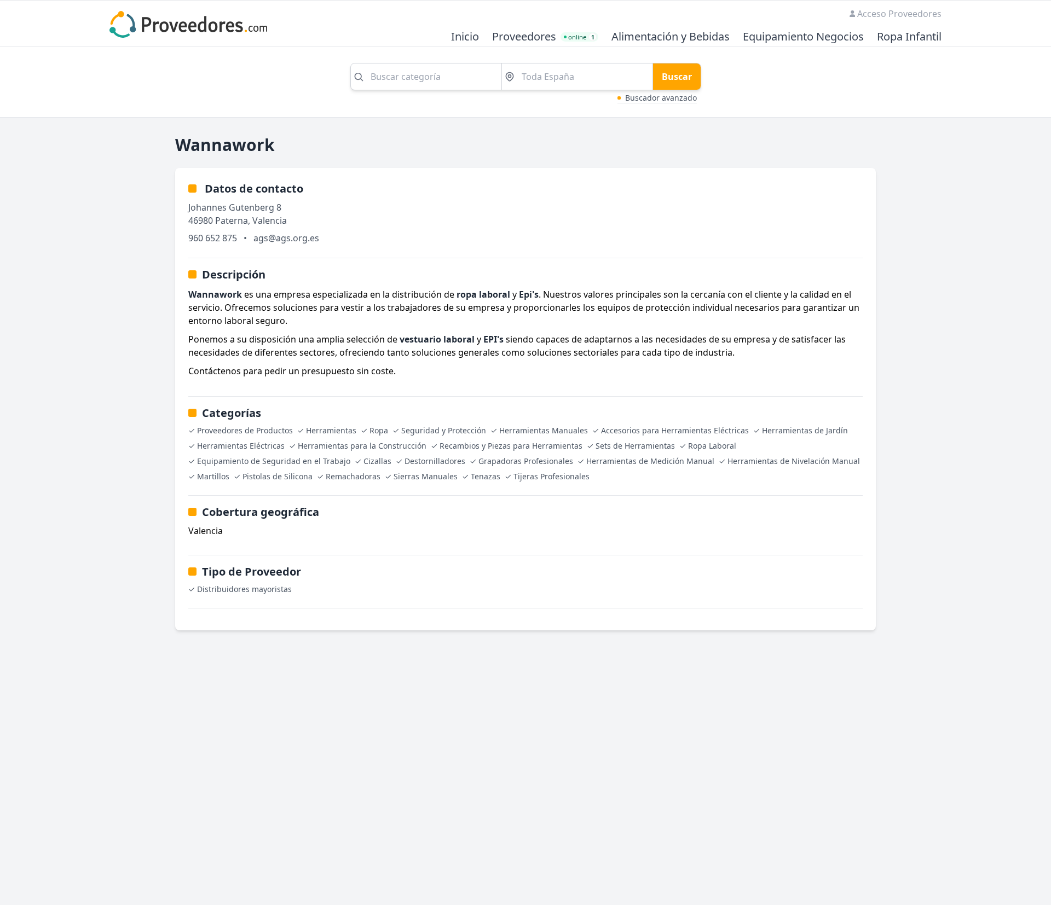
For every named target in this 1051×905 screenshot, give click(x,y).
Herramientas (331, 430)
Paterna (231, 220)
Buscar (677, 77)
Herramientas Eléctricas (241, 445)
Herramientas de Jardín (805, 430)
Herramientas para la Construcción (362, 445)
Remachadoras (353, 476)
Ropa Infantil (909, 37)
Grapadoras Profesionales (525, 461)
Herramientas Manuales (543, 430)
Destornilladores (435, 461)
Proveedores (524, 37)
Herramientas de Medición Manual (650, 461)
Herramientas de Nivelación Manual (793, 461)
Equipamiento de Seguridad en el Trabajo (273, 461)
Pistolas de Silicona (277, 476)
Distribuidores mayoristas (244, 589)
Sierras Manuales (426, 476)
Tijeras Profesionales (551, 476)
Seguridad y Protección (443, 430)
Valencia (269, 220)
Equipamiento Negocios (803, 37)
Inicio (465, 37)
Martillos (213, 476)
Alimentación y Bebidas (670, 37)
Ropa (378, 430)
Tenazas (485, 476)
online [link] (581, 37)
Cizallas (377, 461)
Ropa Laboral (712, 445)
